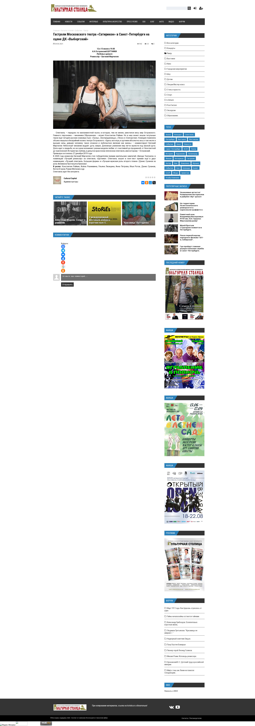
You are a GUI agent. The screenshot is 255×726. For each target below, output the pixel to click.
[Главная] (73, 11)
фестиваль (193, 139)
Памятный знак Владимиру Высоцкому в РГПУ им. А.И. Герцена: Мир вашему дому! (191, 217)
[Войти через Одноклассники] (63, 271)
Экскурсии (171, 110)
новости (187, 144)
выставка (182, 139)
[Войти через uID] (63, 247)
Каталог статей (67, 30)
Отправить (67, 284)
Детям (170, 79)
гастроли (191, 158)
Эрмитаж (185, 173)
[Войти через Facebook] (63, 258)
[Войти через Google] (63, 266)
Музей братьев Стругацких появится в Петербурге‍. (191, 227)
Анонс (168, 134)
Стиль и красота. (174, 89)
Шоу (168, 74)
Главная (56, 30)
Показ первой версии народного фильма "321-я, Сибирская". (191, 237)
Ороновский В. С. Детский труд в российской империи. (184, 663)
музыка (196, 163)
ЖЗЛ (186, 149)
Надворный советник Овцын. (179, 639)
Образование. (172, 115)
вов (175, 163)
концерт (178, 134)
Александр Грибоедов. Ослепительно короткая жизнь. (180, 623)
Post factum (172, 105)
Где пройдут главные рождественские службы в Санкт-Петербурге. (192, 248)
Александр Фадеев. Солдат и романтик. (70, 221)
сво (178, 168)
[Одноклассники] (146, 182)
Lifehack (170, 100)
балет (195, 168)
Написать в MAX (171, 691)
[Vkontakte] (171, 708)
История (169, 154)
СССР (168, 173)
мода (175, 173)
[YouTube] (177, 708)
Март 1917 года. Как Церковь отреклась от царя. (183, 609)
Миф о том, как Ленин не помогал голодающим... (179, 671)
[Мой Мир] (150, 182)
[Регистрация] (201, 9)
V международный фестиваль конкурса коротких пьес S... (99, 220)
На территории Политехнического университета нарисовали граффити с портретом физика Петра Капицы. (191, 208)
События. (78, 30)
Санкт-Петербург (173, 149)
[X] (154, 182)
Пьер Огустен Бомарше (176, 644)
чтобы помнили (172, 178)
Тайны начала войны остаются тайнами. (183, 616)
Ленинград (192, 154)
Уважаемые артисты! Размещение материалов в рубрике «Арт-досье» (192, 194)
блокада (186, 168)
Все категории (172, 43)
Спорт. (169, 95)
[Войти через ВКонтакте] (63, 254)
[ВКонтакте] (142, 182)
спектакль (189, 134)
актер (168, 163)
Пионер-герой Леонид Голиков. (179, 650)
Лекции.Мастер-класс (176, 84)
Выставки (171, 58)
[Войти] (194, 9)
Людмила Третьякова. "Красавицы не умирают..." (180, 631)
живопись (185, 163)
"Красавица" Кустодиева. (136, 222)
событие (169, 144)
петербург (170, 139)
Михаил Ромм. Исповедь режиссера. (182, 656)
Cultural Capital (70, 178)
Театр (86, 30)
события (169, 168)
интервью (179, 158)
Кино (169, 64)
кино (179, 144)
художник (180, 154)
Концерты (171, 48)
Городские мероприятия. (177, 69)
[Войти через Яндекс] (63, 262)
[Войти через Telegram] (63, 250)
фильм (168, 158)
